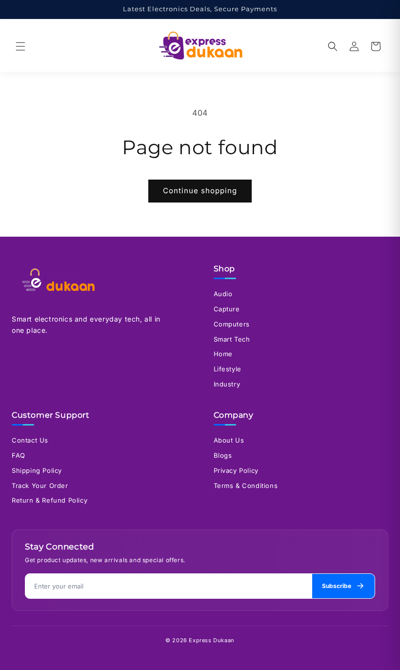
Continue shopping (200, 190)
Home (223, 354)
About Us (229, 440)
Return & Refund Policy (49, 500)
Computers (232, 324)
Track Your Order (40, 485)
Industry (227, 384)
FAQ (18, 455)
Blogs (223, 455)
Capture (227, 309)
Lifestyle (227, 369)
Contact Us (30, 440)
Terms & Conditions (246, 485)
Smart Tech (232, 339)
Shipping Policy (37, 470)
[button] (20, 46)
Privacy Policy (236, 470)
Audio (223, 294)
